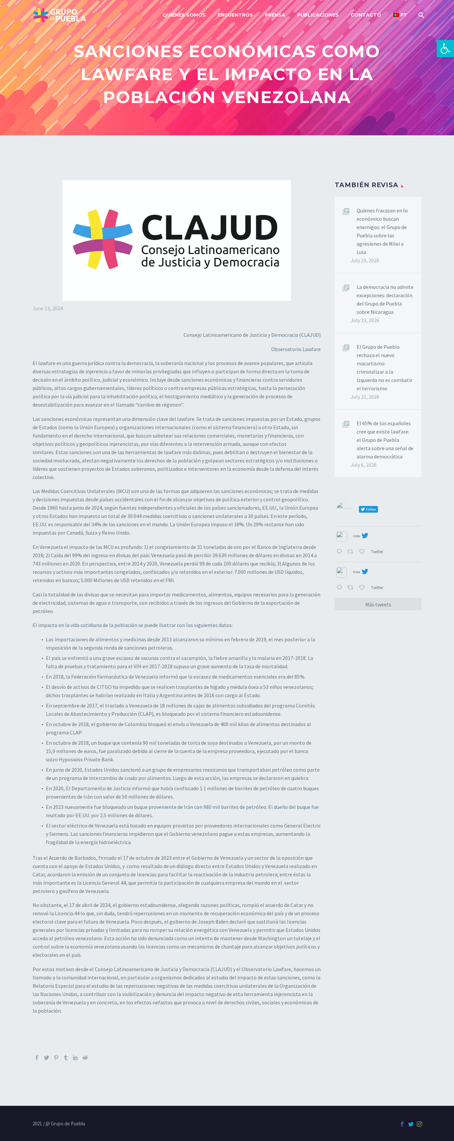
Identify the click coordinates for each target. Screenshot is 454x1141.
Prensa (275, 15)
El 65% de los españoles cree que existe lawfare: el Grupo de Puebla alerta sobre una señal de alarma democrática (385, 440)
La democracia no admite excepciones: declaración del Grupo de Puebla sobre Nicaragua (385, 299)
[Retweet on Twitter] (352, 552)
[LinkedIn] (75, 1057)
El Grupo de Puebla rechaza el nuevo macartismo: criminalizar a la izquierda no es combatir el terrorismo (384, 367)
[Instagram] (419, 1124)
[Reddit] (85, 1057)
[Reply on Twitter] (340, 552)
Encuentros (235, 15)
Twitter (377, 551)
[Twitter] (46, 1057)
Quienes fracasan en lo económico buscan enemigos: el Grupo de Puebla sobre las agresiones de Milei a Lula (382, 231)
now (356, 535)
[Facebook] (37, 1057)
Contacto (366, 15)
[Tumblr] (65, 1057)
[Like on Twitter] (363, 552)
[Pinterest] (56, 1057)
